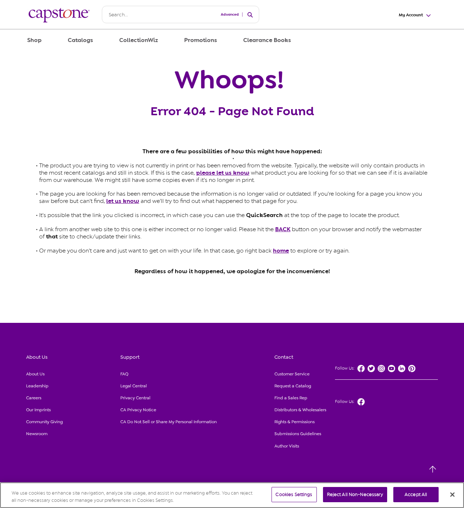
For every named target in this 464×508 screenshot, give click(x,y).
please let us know (222, 172)
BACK (282, 229)
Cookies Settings (294, 494)
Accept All (416, 494)
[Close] (452, 495)
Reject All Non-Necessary (355, 494)
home (281, 250)
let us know (122, 201)
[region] (232, 495)
